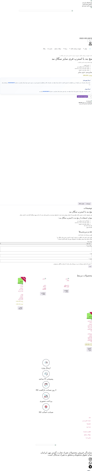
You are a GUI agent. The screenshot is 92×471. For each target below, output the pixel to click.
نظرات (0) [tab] (81, 203)
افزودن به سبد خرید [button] (89, 349)
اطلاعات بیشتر (66, 291)
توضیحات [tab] (88, 203)
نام (91, 253)
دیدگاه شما (89, 245)
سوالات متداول (87, 434)
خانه (91, 55)
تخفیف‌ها (89, 423)
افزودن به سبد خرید (82, 96)
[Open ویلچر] (83, 49)
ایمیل (90, 258)
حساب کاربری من (86, 420)
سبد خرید (88, 427)
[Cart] (90, 40)
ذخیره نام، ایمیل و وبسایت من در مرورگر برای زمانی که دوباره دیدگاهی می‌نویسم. (72, 263)
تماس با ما (88, 438)
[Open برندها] (63, 49)
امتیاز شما (89, 241)
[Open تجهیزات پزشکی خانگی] (69, 49)
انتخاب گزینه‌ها (20, 308)
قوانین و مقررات (87, 431)
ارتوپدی (77, 55)
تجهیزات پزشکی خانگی (84, 55)
